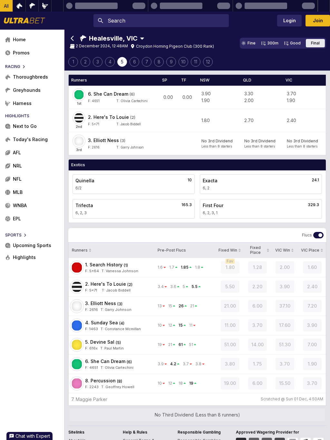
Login (289, 20)
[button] (6, 6)
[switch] (318, 235)
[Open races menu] (142, 38)
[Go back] (72, 38)
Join (318, 20)
